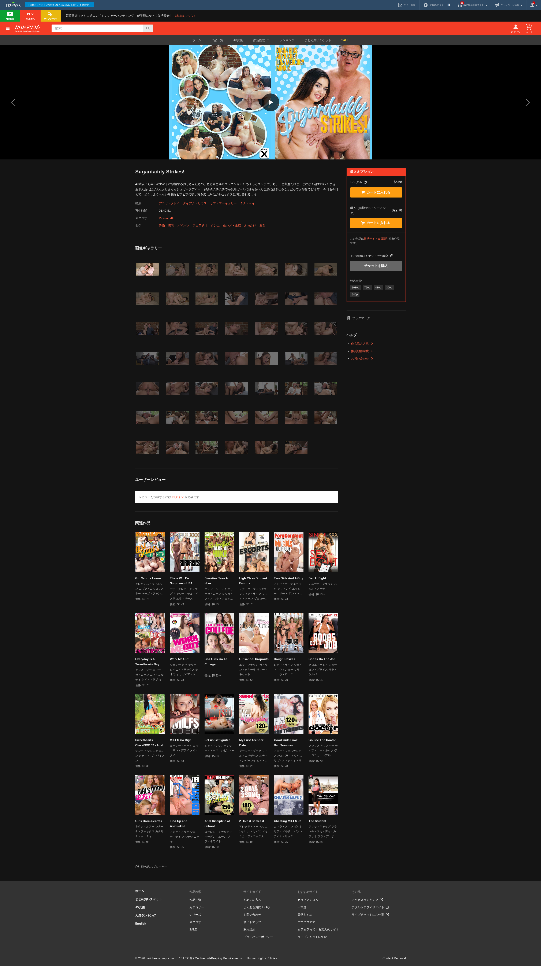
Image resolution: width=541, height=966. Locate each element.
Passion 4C (166, 218)
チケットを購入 (376, 266)
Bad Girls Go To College (216, 661)
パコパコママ (306, 922)
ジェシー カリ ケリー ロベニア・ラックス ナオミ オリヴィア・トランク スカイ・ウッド (184, 670)
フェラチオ (200, 225)
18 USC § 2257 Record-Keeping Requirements (210, 958)
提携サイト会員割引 (376, 238)
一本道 (302, 907)
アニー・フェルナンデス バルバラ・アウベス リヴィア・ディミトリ (288, 755)
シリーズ (195, 914)
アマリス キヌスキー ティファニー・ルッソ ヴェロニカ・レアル (323, 750)
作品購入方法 (360, 343)
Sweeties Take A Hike (216, 580)
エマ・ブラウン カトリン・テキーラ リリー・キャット (253, 669)
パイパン (183, 225)
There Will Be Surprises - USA (181, 580)
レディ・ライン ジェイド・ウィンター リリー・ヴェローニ (288, 669)
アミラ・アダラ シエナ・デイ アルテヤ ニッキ (184, 836)
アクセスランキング (365, 900)
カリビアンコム (308, 900)
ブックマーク (361, 318)
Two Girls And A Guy (288, 578)
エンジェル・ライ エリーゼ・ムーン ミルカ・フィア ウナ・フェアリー (219, 594)
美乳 (171, 225)
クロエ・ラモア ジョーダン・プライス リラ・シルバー (323, 669)
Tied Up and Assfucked (178, 823)
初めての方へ (252, 900)
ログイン (178, 497)
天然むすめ (305, 914)
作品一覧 (217, 40)
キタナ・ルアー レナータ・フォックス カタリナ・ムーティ (149, 831)
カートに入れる (378, 192)
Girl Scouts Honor (148, 578)
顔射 (262, 225)
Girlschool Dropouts (254, 659)
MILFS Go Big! (180, 740)
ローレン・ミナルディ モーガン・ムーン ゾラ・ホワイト (218, 836)
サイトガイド (252, 891)
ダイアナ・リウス (195, 203)
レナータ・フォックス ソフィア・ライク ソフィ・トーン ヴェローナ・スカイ (253, 594)
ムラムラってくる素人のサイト (318, 929)
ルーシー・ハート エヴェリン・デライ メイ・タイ (184, 750)
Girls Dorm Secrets (148, 821)
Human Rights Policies (262, 958)
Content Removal (394, 958)
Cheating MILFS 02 (287, 821)
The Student (317, 821)
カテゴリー (196, 907)
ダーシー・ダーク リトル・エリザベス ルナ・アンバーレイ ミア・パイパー (253, 756)
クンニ (215, 225)
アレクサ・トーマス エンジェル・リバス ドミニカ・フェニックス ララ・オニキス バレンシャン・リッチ (253, 832)
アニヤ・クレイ (169, 203)
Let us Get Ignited (218, 740)
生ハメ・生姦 (232, 225)
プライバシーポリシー (258, 937)
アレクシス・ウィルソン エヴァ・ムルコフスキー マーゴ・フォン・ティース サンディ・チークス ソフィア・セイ (149, 589)
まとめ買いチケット (318, 40)
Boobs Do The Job (322, 659)
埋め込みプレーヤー (154, 867)
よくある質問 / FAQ (256, 907)
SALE (345, 40)
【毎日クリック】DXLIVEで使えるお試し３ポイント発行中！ (59, 4)
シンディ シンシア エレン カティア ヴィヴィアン (149, 755)
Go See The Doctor (322, 740)
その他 (356, 891)
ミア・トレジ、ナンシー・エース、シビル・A (219, 748)
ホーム (196, 40)
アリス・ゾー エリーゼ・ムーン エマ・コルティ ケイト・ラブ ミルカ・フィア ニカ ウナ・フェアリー (149, 675)
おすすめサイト (308, 891)
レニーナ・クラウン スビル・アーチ (323, 586)
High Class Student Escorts (253, 580)
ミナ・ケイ (247, 203)
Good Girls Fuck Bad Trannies (286, 742)
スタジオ (195, 922)
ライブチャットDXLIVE (313, 937)
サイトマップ (252, 922)
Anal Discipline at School (217, 823)
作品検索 (195, 891)
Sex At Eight (317, 578)
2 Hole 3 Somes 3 (251, 821)
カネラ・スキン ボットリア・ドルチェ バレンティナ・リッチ (288, 831)
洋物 (162, 225)
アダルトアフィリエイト (368, 907)
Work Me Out (179, 659)
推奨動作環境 (360, 351)
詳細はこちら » (185, 15)
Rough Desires (284, 659)
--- (206, 669)
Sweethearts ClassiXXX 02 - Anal (149, 742)
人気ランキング (145, 915)
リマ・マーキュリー (223, 203)
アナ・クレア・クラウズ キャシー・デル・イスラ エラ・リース (184, 593)
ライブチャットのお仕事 (368, 914)
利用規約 (249, 929)
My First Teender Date (251, 742)
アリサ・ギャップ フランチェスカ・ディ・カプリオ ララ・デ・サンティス (323, 832)
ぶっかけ (250, 225)
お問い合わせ (360, 358)
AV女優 (238, 40)
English (140, 923)
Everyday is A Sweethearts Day (147, 661)
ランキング (287, 40)
